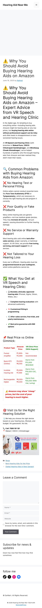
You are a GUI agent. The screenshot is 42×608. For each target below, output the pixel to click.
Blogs (8, 461)
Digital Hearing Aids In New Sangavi (20, 467)
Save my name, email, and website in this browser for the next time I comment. (21, 524)
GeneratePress (21, 605)
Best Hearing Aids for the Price (18, 464)
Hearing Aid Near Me (15, 4)
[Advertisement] (21, 32)
